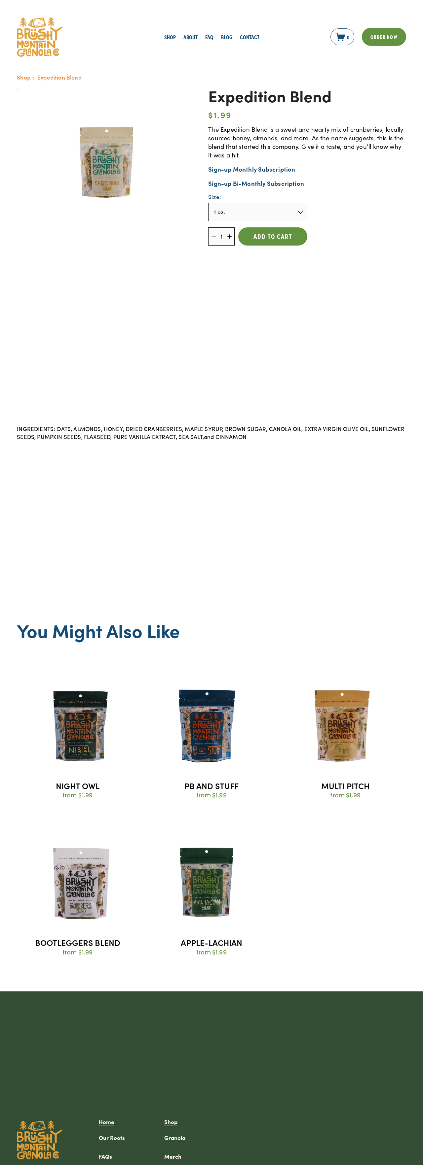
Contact (249, 37)
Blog (226, 37)
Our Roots (112, 1137)
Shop (23, 77)
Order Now (384, 36)
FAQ (209, 37)
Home (106, 1121)
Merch (172, 1156)
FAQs (105, 1156)
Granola (174, 1137)
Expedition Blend (59, 77)
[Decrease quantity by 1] (213, 236)
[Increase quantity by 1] (229, 236)
